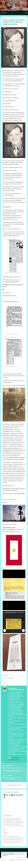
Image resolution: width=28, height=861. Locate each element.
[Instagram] (7, 795)
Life (21, 770)
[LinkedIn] (12, 795)
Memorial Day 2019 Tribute (10, 499)
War (15, 771)
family (17, 770)
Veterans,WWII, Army (16, 768)
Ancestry (7, 770)
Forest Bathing (8, 775)
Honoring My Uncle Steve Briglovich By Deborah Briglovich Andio (14, 22)
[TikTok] (19, 795)
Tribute (4, 502)
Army (11, 770)
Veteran (11, 771)
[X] (9, 795)
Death (14, 770)
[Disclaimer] (14, 5)
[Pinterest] (14, 795)
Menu (5, 13)
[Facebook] (4, 795)
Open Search (25, 13)
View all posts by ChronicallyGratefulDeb (14, 759)
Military (7, 771)
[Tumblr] (17, 795)
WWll (17, 771)
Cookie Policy (4, 855)
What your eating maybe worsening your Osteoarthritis (13, 778)
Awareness (7, 768)
